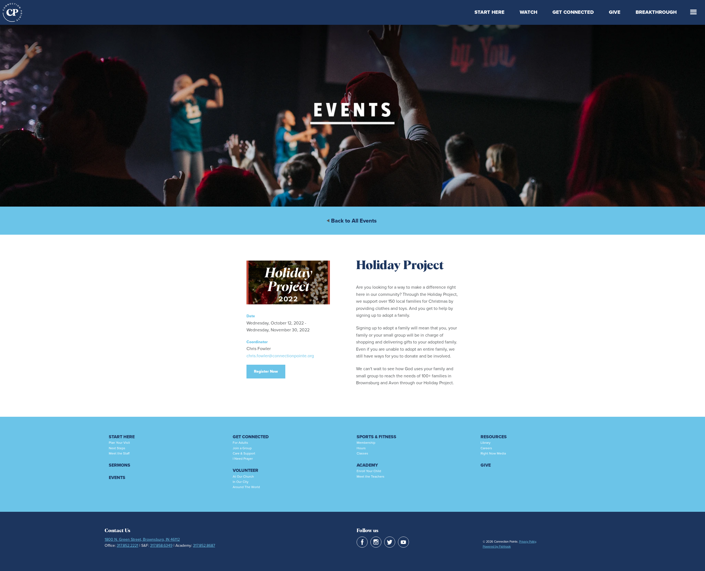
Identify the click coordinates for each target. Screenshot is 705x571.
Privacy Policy (527, 541)
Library (485, 442)
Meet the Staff (119, 453)
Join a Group (242, 448)
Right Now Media (493, 453)
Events (117, 477)
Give (614, 12)
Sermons (119, 465)
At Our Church (243, 476)
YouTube (403, 542)
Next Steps (117, 448)
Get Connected (573, 12)
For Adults (240, 442)
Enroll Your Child (369, 471)
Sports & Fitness (376, 437)
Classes (362, 453)
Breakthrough (656, 12)
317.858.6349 (161, 545)
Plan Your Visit (119, 442)
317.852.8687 (204, 545)
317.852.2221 (127, 545)
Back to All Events (354, 221)
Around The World (246, 487)
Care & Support (244, 453)
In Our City (240, 481)
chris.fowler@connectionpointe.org (280, 356)
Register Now (266, 371)
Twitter (389, 542)
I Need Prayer (243, 458)
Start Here (489, 12)
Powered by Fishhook (497, 546)
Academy (367, 465)
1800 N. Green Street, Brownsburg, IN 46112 (142, 539)
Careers (486, 448)
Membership (366, 442)
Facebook (362, 542)
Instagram (375, 542)
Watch (528, 12)
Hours (361, 448)
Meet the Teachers (370, 476)
